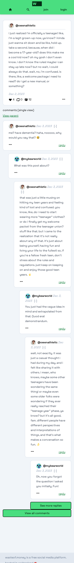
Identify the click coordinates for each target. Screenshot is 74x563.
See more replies (51, 505)
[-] (55, 126)
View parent (10, 115)
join (46, 9)
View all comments (37, 513)
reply (62, 145)
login (63, 9)
